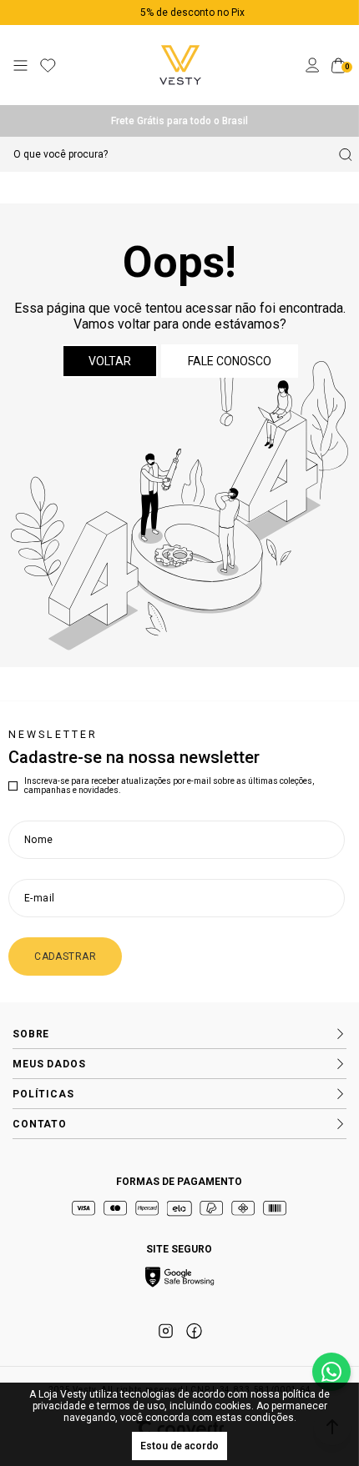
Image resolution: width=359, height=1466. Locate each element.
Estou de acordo (179, 1446)
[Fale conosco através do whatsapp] (331, 1371)
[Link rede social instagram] (165, 1331)
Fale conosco (229, 361)
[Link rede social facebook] (194, 1331)
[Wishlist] (48, 65)
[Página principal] (180, 65)
